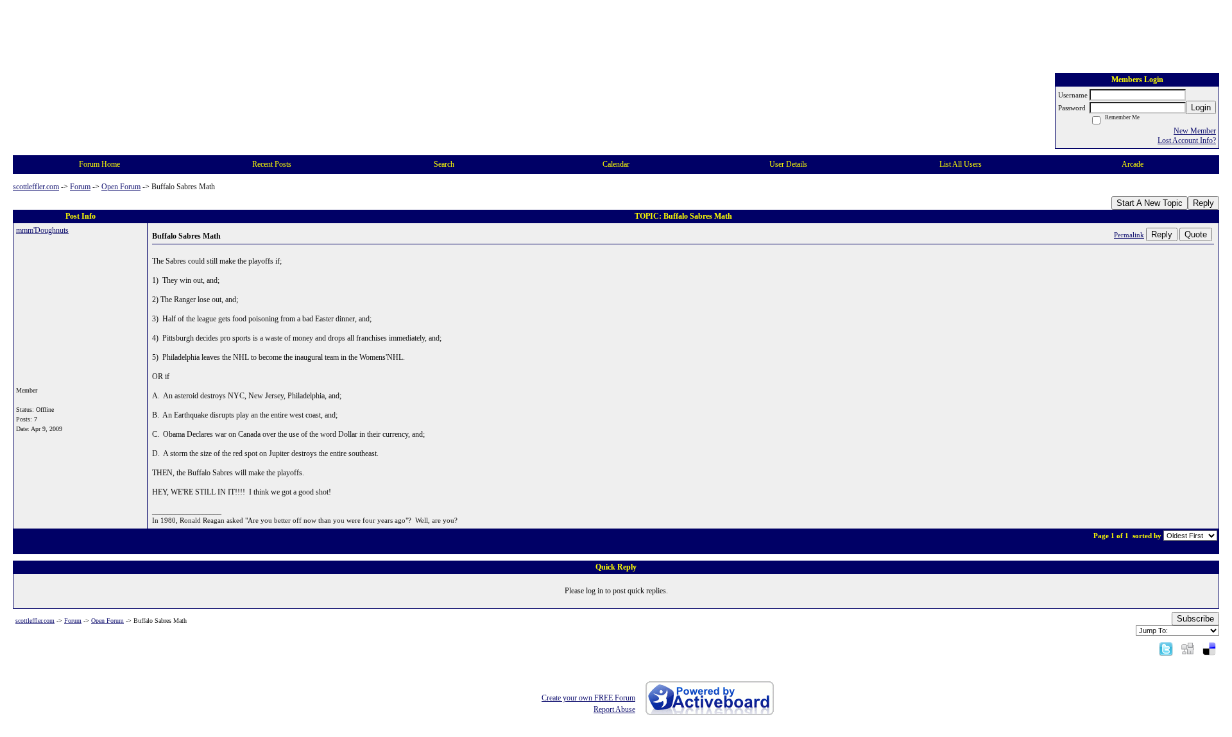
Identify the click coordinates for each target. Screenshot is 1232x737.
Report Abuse (614, 709)
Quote (1196, 234)
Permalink (1129, 235)
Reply (1203, 203)
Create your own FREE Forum (588, 697)
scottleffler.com (36, 186)
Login (1201, 107)
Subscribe (1195, 618)
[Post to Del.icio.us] (1209, 648)
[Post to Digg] (1187, 648)
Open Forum (121, 186)
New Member (1195, 130)
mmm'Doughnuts (42, 230)
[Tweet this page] (1166, 648)
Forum (80, 186)
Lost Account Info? (1187, 140)
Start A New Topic (1149, 203)
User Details (788, 164)
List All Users (960, 164)
